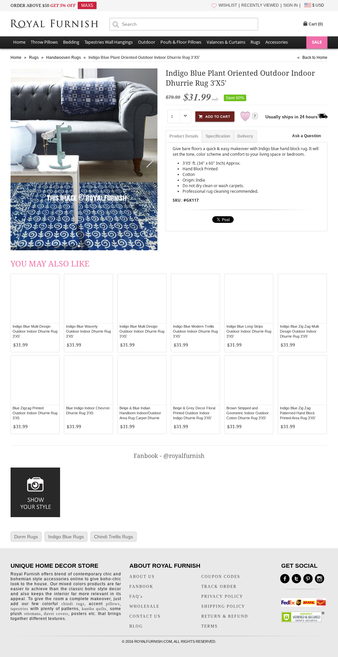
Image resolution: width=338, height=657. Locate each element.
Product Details (183, 136)
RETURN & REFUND (224, 616)
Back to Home (314, 57)
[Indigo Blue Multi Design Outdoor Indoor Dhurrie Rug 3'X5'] (35, 298)
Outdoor (146, 42)
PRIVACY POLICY (222, 596)
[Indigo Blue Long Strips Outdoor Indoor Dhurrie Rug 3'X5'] (249, 298)
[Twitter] (296, 578)
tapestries (19, 608)
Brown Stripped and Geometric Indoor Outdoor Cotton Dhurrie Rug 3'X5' (247, 413)
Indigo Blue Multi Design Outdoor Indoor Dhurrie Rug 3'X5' (35, 331)
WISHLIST (228, 5)
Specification (218, 136)
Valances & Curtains (226, 42)
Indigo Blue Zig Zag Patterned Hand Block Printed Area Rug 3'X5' (298, 413)
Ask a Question (306, 136)
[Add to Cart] (215, 115)
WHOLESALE (144, 606)
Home (19, 42)
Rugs (255, 42)
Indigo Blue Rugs (66, 536)
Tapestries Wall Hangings (108, 42)
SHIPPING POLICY (223, 606)
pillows (113, 603)
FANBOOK (141, 586)
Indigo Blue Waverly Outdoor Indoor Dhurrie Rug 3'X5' (88, 331)
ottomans (32, 613)
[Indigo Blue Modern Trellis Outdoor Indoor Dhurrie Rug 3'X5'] (195, 298)
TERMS (209, 626)
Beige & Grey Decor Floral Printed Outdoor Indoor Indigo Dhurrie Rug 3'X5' (194, 413)
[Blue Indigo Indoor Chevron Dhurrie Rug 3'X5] (88, 380)
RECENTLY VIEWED (260, 5)
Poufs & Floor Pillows (180, 42)
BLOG (136, 626)
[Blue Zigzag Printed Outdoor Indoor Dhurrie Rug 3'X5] (35, 380)
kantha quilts (94, 608)
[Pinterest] (308, 578)
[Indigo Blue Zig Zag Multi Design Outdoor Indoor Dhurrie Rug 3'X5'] (302, 298)
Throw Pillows (44, 42)
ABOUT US (142, 576)
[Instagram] (319, 578)
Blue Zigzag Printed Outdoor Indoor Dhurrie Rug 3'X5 (35, 413)
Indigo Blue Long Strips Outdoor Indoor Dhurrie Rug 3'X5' (248, 331)
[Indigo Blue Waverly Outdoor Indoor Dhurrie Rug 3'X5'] (88, 298)
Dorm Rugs (26, 536)
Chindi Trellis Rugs (113, 536)
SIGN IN (290, 5)
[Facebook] (284, 578)
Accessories (276, 42)
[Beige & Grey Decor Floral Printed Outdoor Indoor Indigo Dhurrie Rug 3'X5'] (195, 380)
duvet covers (56, 613)
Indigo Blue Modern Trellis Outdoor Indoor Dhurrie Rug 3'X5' (195, 331)
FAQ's (136, 596)
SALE (317, 42)
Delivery (245, 136)
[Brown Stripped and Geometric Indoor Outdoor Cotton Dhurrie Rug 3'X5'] (249, 380)
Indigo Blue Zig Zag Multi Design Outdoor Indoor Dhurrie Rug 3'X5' (299, 331)
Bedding (71, 42)
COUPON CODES (220, 576)
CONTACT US (145, 616)
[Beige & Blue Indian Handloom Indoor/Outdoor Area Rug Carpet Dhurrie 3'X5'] (142, 380)
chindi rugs (72, 603)
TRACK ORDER (219, 586)
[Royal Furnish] (60, 24)
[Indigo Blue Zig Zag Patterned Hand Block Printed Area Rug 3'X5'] (302, 380)
